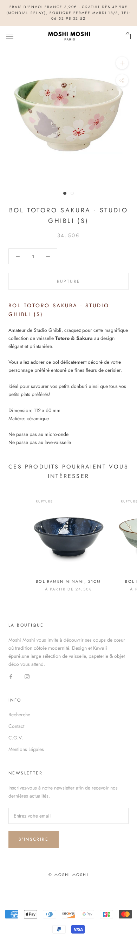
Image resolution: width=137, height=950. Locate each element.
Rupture (68, 281)
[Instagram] (27, 676)
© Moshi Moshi (68, 874)
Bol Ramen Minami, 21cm (68, 581)
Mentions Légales (26, 749)
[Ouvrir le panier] (128, 36)
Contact (16, 726)
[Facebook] (10, 676)
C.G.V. (15, 737)
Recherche (19, 714)
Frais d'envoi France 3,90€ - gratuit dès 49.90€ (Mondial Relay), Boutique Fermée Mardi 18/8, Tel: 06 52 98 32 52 (68, 12)
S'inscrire (33, 839)
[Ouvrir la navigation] (9, 36)
